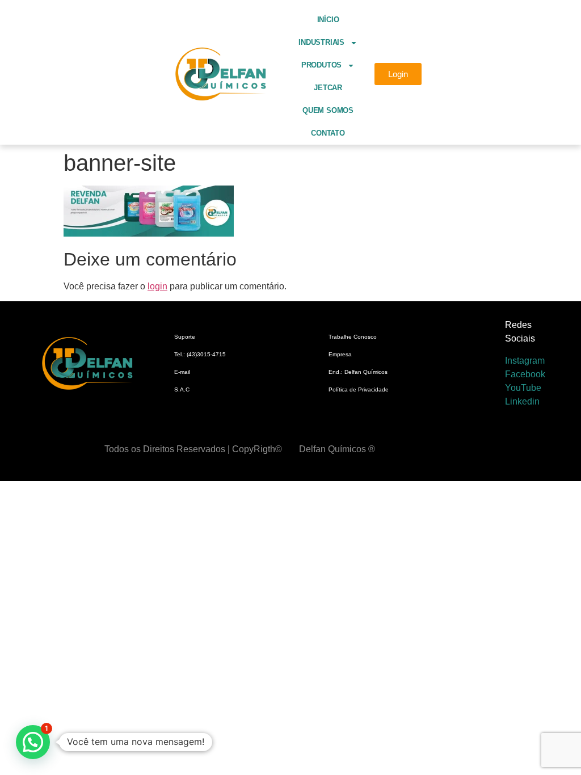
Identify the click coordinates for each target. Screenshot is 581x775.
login (157, 286)
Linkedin (522, 401)
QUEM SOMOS (327, 110)
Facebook (525, 374)
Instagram (525, 360)
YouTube (523, 388)
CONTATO (328, 133)
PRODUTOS (321, 65)
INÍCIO (328, 19)
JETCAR (328, 87)
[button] (33, 742)
